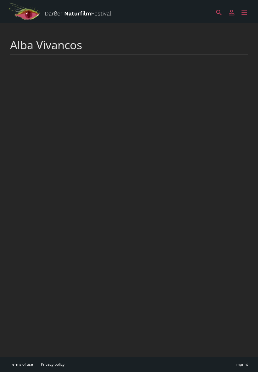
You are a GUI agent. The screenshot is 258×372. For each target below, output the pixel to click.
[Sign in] (231, 12)
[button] (244, 12)
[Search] (219, 12)
